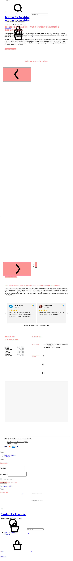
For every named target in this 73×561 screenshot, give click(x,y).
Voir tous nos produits (11, 277)
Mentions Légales (12, 443)
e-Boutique (7, 456)
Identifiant (3, 468)
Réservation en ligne (10, 49)
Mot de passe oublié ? (6, 486)
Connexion (3, 482)
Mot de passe (3, 474)
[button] (67, 313)
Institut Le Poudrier (17, 20)
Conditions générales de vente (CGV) (17, 442)
